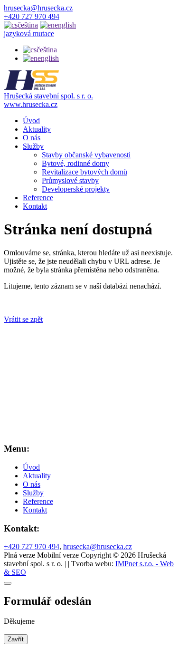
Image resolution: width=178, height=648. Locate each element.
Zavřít (16, 639)
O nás (31, 138)
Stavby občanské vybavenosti (86, 155)
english (48, 58)
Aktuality (37, 129)
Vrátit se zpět (23, 319)
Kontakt (35, 206)
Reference (38, 197)
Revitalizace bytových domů (84, 172)
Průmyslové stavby (70, 180)
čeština (47, 50)
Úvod (31, 120)
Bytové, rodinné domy (75, 163)
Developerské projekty (76, 189)
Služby (33, 146)
